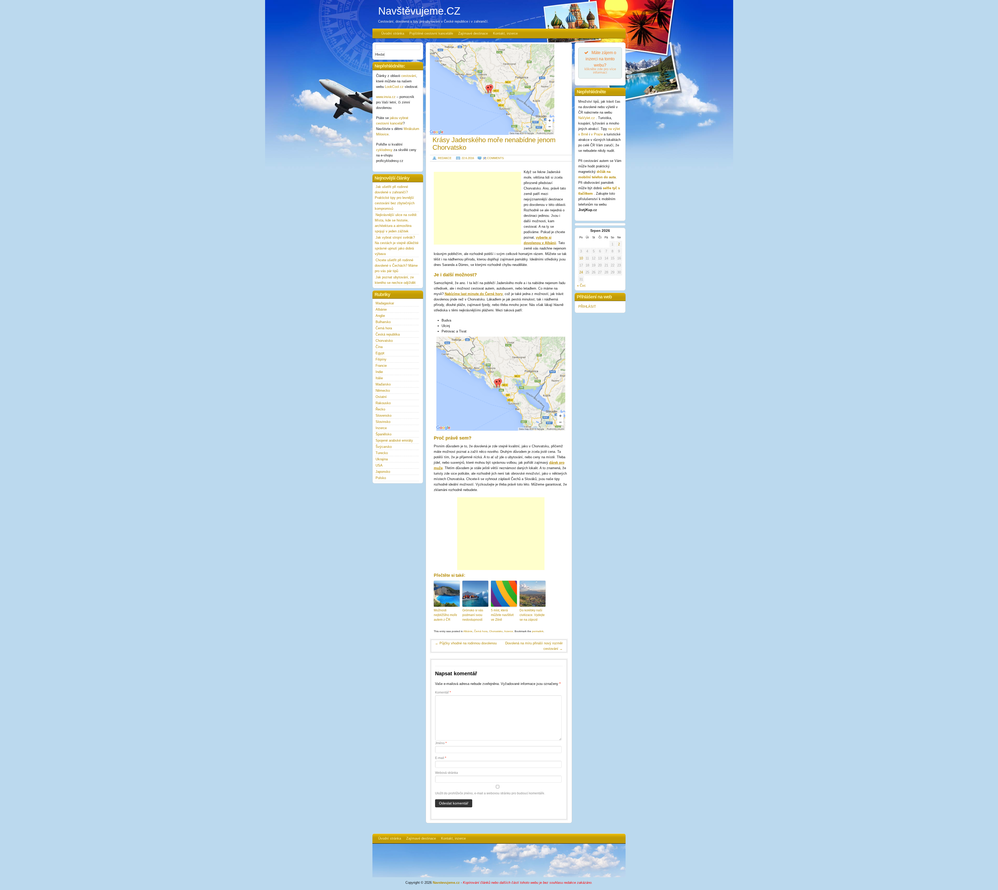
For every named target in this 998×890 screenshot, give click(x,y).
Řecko (380, 409)
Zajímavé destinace (473, 33)
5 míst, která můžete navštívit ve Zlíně (502, 614)
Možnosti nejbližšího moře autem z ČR (445, 614)
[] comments (493, 158)
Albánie (467, 631)
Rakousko (383, 403)
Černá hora (481, 631)
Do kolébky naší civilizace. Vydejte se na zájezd (532, 614)
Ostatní (381, 397)
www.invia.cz (386, 97)
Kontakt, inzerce (505, 33)
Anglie (380, 316)
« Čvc (581, 285)
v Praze (597, 134)
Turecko (382, 453)
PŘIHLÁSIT (587, 307)
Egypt (380, 353)
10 (581, 258)
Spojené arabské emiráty (394, 440)
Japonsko (383, 472)
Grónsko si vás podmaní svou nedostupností (472, 614)
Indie (379, 372)
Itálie (379, 378)
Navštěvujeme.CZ (419, 11)
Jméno (441, 743)
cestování (408, 76)
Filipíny (381, 359)
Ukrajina (382, 459)
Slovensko (383, 415)
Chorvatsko (496, 631)
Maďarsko (383, 384)
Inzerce (508, 631)
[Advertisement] (477, 208)
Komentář (443, 692)
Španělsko (383, 434)
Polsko (381, 478)
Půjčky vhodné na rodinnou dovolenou (466, 643)
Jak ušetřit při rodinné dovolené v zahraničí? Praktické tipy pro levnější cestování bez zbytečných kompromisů (395, 198)
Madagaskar (385, 303)
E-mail (440, 758)
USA (379, 465)
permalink (537, 631)
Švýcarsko (384, 447)
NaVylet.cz (587, 118)
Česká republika (388, 334)
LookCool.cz (394, 87)
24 (581, 272)
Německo (383, 390)
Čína (379, 347)
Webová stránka (446, 773)
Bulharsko (383, 322)
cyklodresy (384, 150)
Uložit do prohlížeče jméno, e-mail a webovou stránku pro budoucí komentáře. (490, 793)
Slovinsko (383, 422)
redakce (444, 158)
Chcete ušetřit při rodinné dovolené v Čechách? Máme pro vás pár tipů (396, 265)
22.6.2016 (468, 158)
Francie (381, 366)
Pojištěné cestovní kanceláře (431, 33)
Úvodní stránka (392, 33)
